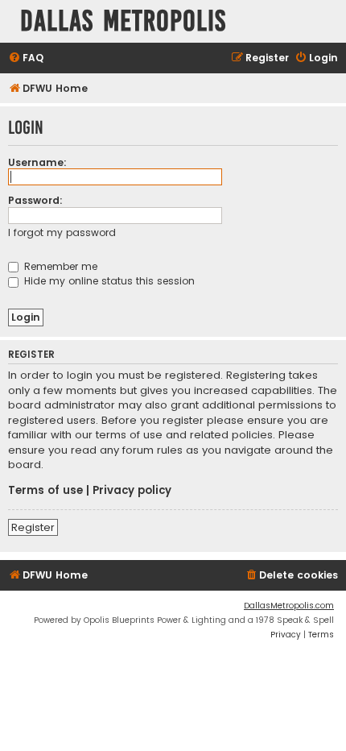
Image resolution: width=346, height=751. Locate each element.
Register (33, 527)
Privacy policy (132, 490)
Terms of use (45, 490)
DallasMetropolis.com (289, 606)
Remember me (59, 266)
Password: (35, 200)
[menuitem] (25, 58)
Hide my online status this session (108, 281)
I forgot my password (62, 232)
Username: (37, 162)
